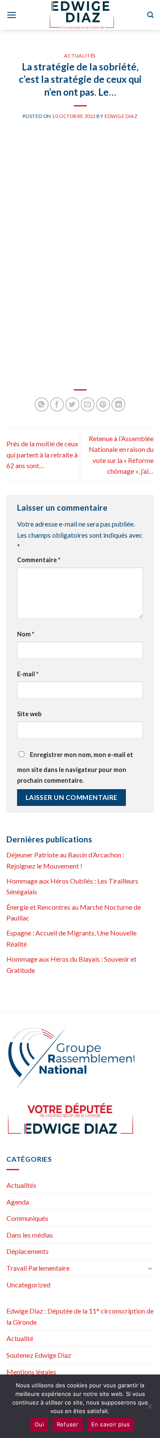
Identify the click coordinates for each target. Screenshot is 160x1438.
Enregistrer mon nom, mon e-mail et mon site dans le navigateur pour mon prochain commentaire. (75, 767)
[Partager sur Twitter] (72, 404)
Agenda (17, 1202)
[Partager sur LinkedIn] (118, 404)
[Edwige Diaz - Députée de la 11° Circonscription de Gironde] (81, 15)
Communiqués (27, 1218)
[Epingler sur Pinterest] (103, 404)
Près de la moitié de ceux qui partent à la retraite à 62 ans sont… (42, 454)
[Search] (150, 15)
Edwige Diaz (121, 116)
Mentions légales (31, 1372)
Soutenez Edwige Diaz (38, 1355)
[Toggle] (150, 1268)
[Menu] (11, 14)
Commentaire (38, 559)
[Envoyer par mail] (88, 404)
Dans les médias (29, 1235)
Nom (25, 634)
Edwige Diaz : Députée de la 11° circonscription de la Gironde (80, 1316)
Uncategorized (28, 1285)
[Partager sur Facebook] (57, 404)
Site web (29, 713)
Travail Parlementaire (38, 1268)
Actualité (19, 1338)
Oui (39, 1424)
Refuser (68, 1424)
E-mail (27, 674)
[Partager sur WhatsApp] (42, 404)
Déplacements (27, 1251)
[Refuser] (149, 1409)
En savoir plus (110, 1424)
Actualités (80, 55)
